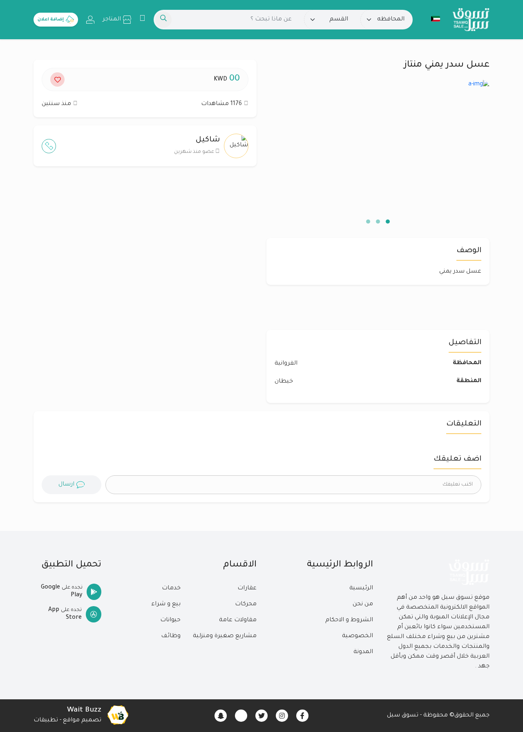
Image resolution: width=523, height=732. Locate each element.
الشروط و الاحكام (349, 620)
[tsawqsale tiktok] (241, 716)
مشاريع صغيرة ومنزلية (225, 636)
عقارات (247, 588)
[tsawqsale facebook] (302, 716)
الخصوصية (357, 636)
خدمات (171, 588)
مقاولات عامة (238, 620)
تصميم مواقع (82, 720)
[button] (431, 19)
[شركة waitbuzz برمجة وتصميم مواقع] (117, 715)
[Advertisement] (145, 252)
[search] (163, 19)
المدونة (363, 652)
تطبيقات (46, 720)
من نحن (363, 604)
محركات (246, 604)
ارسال (66, 484)
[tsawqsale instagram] (282, 716)
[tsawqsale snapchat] (221, 716)
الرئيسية (361, 588)
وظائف (171, 636)
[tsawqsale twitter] (261, 716)
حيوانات (170, 620)
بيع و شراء (166, 604)
